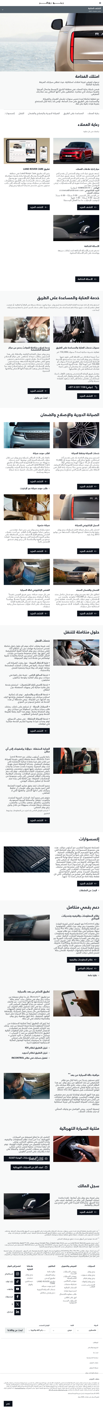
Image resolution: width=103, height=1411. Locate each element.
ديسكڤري (29, 1281)
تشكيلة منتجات (70, 1284)
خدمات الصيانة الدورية (46, 1289)
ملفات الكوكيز (94, 1363)
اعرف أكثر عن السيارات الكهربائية (28, 1167)
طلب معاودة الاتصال (68, 1294)
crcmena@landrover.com (71, 190)
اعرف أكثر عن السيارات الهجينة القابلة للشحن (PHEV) (26, 1159)
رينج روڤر (91, 1271)
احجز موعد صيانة (48, 1286)
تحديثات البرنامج (85, 968)
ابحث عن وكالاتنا (15, 1330)
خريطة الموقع (94, 1368)
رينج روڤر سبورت (88, 1275)
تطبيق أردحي (50, 1278)
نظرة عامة (51, 1271)
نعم (8, 1404)
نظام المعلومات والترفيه (81, 960)
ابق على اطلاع (70, 1297)
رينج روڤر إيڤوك (88, 1281)
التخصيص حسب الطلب (88, 1286)
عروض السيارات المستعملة (69, 1277)
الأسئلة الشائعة (85, 279)
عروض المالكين (70, 1281)
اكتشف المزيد (86, 207)
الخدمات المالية (70, 1287)
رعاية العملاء (50, 1275)
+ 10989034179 (85, 188)
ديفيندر (30, 1278)
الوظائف (95, 1343)
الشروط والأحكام (93, 1348)
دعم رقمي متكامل (47, 1293)
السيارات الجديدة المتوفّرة (69, 1302)
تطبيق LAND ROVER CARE (46, 1282)
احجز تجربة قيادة (70, 1291)
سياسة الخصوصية (92, 1358)
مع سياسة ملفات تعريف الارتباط (58, 1390)
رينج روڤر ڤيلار (89, 1278)
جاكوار (30, 1284)
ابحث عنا (95, 1353)
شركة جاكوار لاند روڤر (91, 1373)
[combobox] (86, 1330)
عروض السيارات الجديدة (69, 1272)
